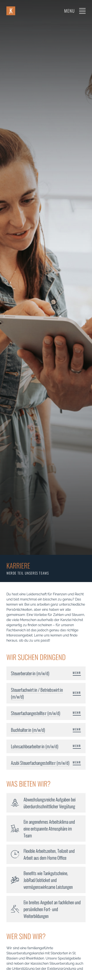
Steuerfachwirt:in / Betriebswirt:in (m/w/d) (37, 693)
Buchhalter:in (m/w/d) (28, 729)
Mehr (77, 673)
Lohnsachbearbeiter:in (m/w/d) (34, 746)
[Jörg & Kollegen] (10, 10)
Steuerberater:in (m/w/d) (30, 673)
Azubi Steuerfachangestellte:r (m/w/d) (40, 762)
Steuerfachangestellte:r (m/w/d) (35, 713)
